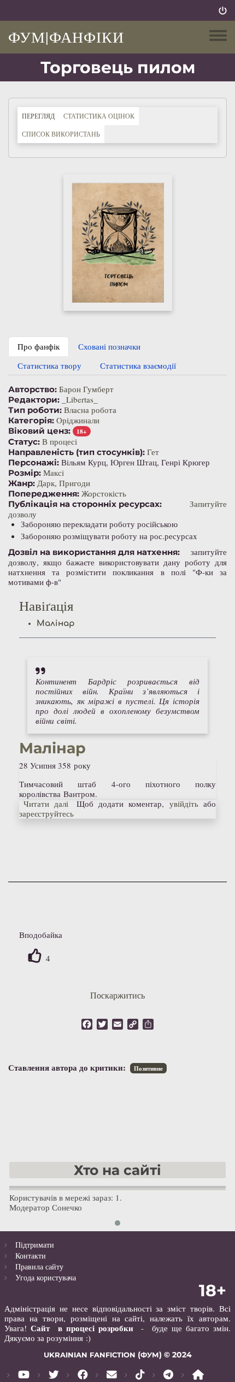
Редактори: (34, 400)
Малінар (56, 623)
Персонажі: (33, 463)
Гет (153, 451)
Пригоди (74, 482)
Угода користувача (45, 1277)
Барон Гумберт (86, 388)
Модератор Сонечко (45, 1207)
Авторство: (32, 389)
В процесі (59, 441)
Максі (53, 472)
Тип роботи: (35, 410)
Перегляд (40, 115)
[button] (118, 242)
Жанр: (21, 483)
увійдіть (183, 803)
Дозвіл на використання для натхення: (94, 552)
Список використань (61, 133)
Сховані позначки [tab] (109, 346)
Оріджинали (77, 420)
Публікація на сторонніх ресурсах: (85, 504)
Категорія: (31, 421)
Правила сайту (39, 1266)
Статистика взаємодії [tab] (138, 365)
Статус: (24, 442)
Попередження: (43, 494)
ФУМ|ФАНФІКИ (66, 36)
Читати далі (46, 803)
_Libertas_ (80, 399)
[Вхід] (222, 10)
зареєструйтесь (46, 813)
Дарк (46, 482)
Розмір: (24, 473)
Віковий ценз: (39, 431)
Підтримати (34, 1244)
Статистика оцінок (98, 115)
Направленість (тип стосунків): (76, 452)
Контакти (30, 1255)
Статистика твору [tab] (49, 365)
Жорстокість (103, 493)
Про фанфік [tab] (38, 346)
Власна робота (90, 409)
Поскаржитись (117, 995)
